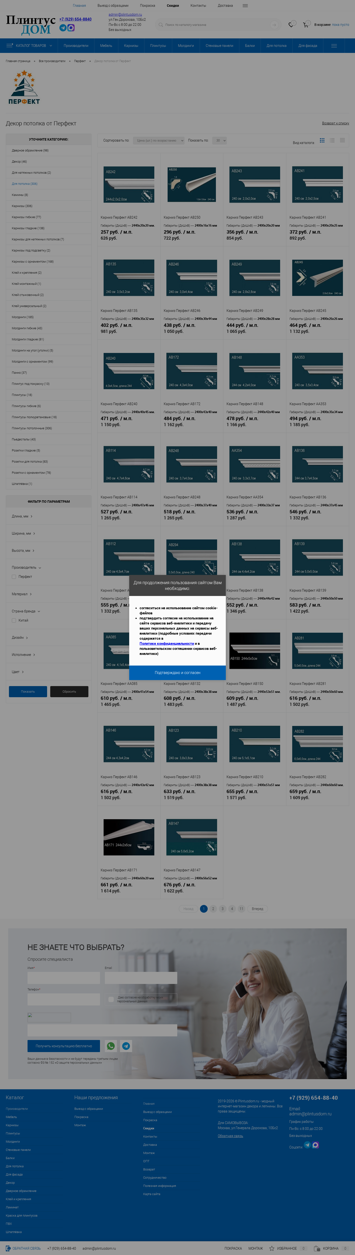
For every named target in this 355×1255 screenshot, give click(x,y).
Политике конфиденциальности (167, 643)
